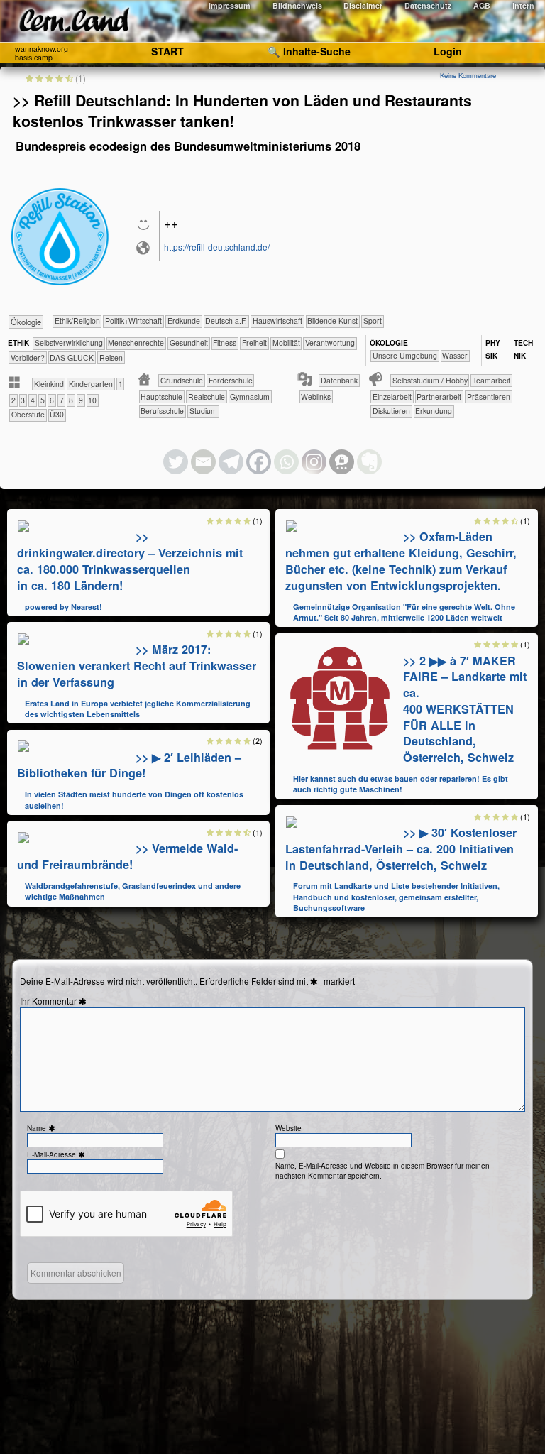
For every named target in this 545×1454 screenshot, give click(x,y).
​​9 (81, 400)
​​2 (13, 400)
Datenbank (339, 380)
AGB (481, 5)
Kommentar (61, 1001)
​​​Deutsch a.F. (226, 320)
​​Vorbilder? (28, 357)
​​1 (121, 383)
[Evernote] (369, 461)
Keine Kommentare (468, 75)
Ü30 (57, 414)
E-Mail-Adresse (57, 1154)
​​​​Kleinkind (49, 383)
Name (42, 1128)
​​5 (42, 400)
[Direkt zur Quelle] (23, 524)
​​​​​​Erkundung (433, 410)
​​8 (71, 400)
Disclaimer (362, 5)
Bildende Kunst (332, 320)
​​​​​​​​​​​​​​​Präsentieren (488, 396)
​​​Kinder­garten (91, 383)
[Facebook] (258, 461)
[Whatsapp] (286, 461)
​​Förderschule (231, 380)
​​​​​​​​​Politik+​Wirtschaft (133, 320)
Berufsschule (162, 410)
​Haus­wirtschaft (277, 320)
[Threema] (341, 461)
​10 (92, 400)
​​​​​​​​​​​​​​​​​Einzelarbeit (392, 396)
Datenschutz (427, 5)
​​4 (33, 400)
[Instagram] (314, 461)
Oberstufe (28, 414)
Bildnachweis (297, 5)
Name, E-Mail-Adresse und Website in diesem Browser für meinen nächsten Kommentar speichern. (382, 1171)
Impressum (230, 5)
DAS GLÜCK (72, 357)
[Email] (203, 461)
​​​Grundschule (181, 380)
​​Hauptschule (161, 396)
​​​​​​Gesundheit (189, 342)
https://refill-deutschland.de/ (217, 247)
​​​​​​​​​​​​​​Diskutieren (391, 410)
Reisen (111, 357)
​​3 (23, 400)
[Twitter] (175, 461)
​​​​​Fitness (224, 342)
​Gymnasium (250, 396)
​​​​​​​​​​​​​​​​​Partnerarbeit (439, 396)
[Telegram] (231, 461)
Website (288, 1128)
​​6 (52, 400)
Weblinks (316, 396)
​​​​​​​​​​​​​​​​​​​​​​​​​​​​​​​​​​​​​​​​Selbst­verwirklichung (69, 342)
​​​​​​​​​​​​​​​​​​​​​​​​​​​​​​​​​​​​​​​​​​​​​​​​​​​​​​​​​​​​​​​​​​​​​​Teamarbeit (491, 380)
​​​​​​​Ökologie (26, 321)
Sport (372, 320)
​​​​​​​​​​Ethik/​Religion (77, 320)
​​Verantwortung (330, 342)
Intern (523, 5)
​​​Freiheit (254, 342)
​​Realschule (206, 396)
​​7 (62, 400)
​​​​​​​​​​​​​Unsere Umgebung (405, 355)
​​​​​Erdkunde (183, 320)
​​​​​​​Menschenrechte (136, 342)
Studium (203, 410)
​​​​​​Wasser (455, 355)
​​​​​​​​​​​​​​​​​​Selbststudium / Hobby (430, 380)
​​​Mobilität (286, 342)
